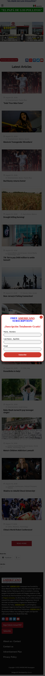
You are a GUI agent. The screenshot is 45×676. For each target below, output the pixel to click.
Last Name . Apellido (11, 339)
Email (6, 346)
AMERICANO (26, 318)
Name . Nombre (10, 332)
